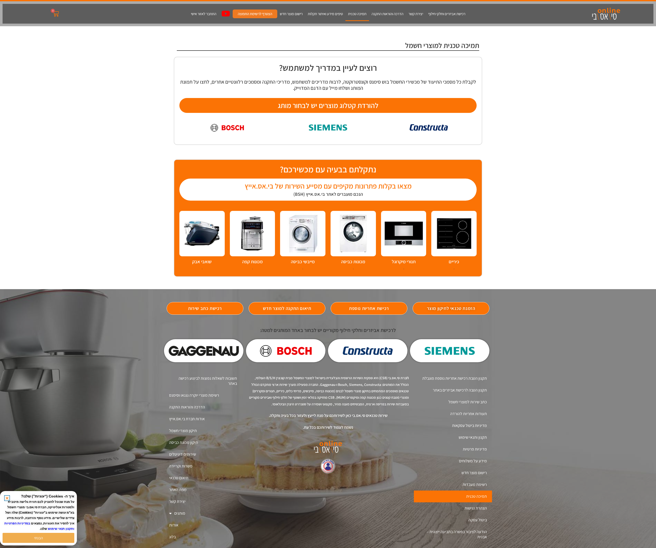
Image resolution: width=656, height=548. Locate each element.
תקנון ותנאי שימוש (473, 437)
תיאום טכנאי (178, 478)
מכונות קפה (252, 262)
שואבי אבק (202, 262)
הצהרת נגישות (476, 508)
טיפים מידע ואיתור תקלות (325, 13)
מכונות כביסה (353, 262)
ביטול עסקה (477, 520)
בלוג (172, 537)
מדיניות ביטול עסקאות (469, 425)
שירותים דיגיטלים (182, 454)
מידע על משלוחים (473, 461)
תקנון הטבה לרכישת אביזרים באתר (460, 390)
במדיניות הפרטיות (17, 523)
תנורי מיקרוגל (404, 262)
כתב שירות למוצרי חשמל (467, 402)
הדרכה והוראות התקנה (387, 13)
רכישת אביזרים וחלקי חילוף (446, 13)
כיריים (454, 262)
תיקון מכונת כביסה (183, 442)
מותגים (179, 513)
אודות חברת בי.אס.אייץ (187, 419)
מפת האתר (178, 489)
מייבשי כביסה (303, 262)
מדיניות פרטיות (475, 449)
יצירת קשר (415, 13)
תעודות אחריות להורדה (468, 413)
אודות (173, 525)
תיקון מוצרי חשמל (183, 430)
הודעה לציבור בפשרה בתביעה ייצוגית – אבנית (457, 534)
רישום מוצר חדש (291, 13)
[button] (7, 498)
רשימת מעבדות (475, 484)
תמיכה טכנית (357, 13)
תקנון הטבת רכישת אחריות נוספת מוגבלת (454, 378)
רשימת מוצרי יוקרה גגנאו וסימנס (194, 395)
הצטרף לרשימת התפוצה (255, 13)
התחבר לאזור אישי (203, 13)
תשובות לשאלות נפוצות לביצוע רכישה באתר (208, 381)
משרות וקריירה (180, 466)
